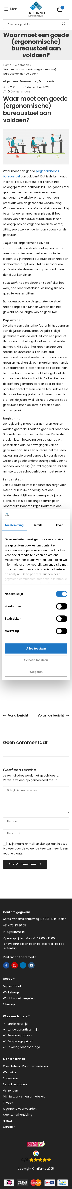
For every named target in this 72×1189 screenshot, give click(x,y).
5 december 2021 (37, 87)
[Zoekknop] (63, 24)
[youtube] (31, 965)
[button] (12, 9)
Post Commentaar (23, 864)
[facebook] (6, 965)
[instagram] (14, 965)
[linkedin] (23, 965)
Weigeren (36, 671)
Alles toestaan (36, 648)
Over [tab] (59, 525)
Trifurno (16, 87)
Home (7, 65)
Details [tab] (37, 525)
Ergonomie (46, 81)
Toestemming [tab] (14, 525)
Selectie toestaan (36, 660)
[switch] (61, 606)
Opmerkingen (19, 92)
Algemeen (22, 65)
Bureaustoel (28, 81)
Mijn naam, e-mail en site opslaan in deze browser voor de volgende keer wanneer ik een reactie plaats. (35, 848)
